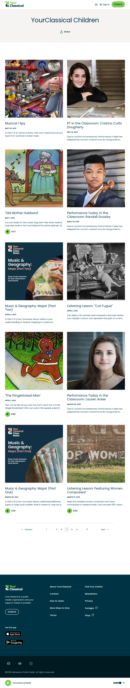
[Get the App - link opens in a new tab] (13, 634)
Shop (87, 615)
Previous (28, 529)
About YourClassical (60, 586)
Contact (54, 593)
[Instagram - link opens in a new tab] (31, 664)
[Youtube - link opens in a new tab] (19, 663)
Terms (53, 615)
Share (67, 31)
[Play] (8, 683)
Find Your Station (94, 586)
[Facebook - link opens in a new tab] (8, 664)
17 (87, 529)
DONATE (12, 611)
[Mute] (123, 683)
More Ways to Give (60, 608)
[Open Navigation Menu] (96, 5)
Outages (89, 608)
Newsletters (91, 593)
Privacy (89, 600)
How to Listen (57, 600)
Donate (118, 4)
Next (103, 529)
